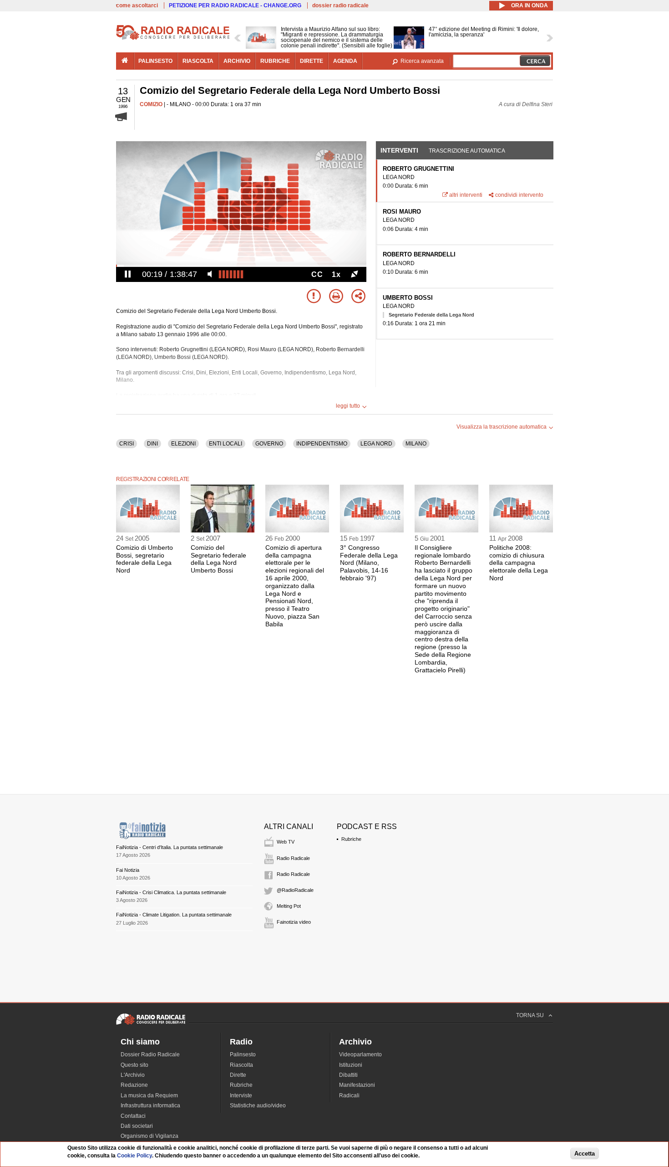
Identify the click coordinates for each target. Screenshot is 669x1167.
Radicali (349, 1095)
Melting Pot (289, 906)
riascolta (197, 61)
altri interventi (465, 195)
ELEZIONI (183, 443)
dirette (311, 61)
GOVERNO (269, 443)
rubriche (275, 61)
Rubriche (351, 839)
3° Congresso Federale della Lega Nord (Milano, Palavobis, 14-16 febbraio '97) (369, 563)
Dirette (238, 1075)
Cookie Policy (134, 1155)
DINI (152, 443)
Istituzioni (350, 1065)
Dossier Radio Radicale (150, 1054)
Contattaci (133, 1116)
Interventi (399, 150)
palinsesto (155, 61)
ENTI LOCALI (225, 443)
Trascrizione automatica (467, 151)
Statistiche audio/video (258, 1105)
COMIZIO (151, 104)
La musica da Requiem (149, 1095)
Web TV (285, 842)
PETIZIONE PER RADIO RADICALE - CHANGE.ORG (235, 5)
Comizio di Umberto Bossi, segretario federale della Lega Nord (144, 559)
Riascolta (241, 1065)
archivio (236, 61)
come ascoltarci (137, 5)
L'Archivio (133, 1075)
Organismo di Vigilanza (149, 1136)
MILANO (415, 443)
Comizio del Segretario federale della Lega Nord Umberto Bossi (218, 559)
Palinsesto (243, 1054)
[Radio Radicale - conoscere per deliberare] (150, 1024)
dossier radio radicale (340, 5)
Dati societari (137, 1126)
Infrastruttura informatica (150, 1105)
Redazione (134, 1085)
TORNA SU (530, 1015)
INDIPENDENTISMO (321, 443)
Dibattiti (348, 1075)
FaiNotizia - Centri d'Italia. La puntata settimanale (169, 847)
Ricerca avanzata (422, 61)
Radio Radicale (293, 858)
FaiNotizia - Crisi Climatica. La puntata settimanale (171, 892)
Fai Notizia (127, 870)
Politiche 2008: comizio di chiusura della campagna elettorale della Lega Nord (518, 563)
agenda (345, 61)
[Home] (173, 38)
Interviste (241, 1095)
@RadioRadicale (295, 890)
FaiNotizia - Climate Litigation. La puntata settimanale (174, 914)
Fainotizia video (294, 922)
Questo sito (134, 1065)
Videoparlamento (360, 1054)
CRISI (126, 443)
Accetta (584, 1154)
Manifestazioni (357, 1085)
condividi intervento (519, 195)
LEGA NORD (376, 443)
